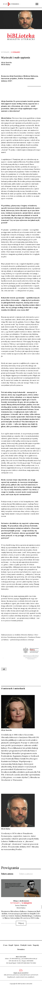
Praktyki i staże (26, 945)
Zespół (11, 945)
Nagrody (36, 945)
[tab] (7, 873)
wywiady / (21, 903)
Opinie (16, 945)
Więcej (21, 923)
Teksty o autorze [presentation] (26, 874)
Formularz (21, 949)
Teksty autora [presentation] (7, 874)
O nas (5, 945)
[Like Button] (4, 669)
